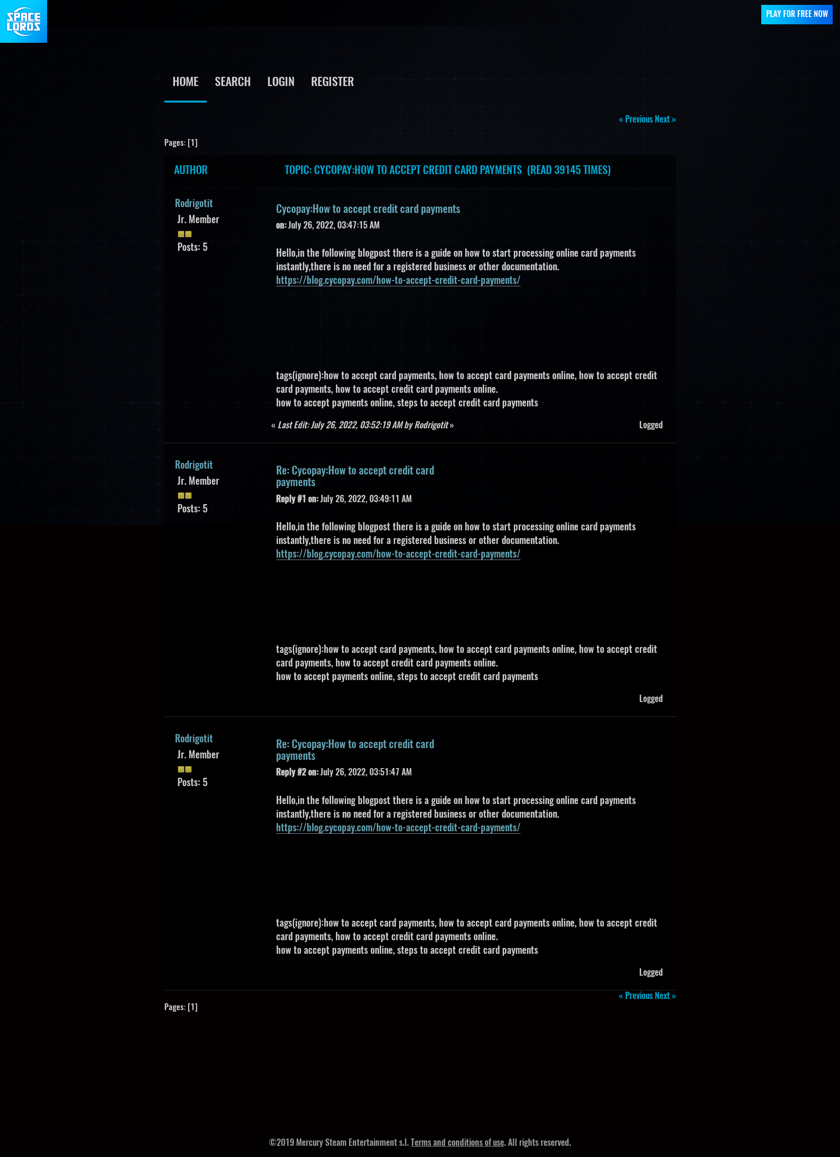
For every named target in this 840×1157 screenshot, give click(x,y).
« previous (636, 120)
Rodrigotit (194, 204)
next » (665, 120)
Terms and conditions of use (457, 1143)
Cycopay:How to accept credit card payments (368, 209)
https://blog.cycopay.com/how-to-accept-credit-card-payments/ (398, 281)
